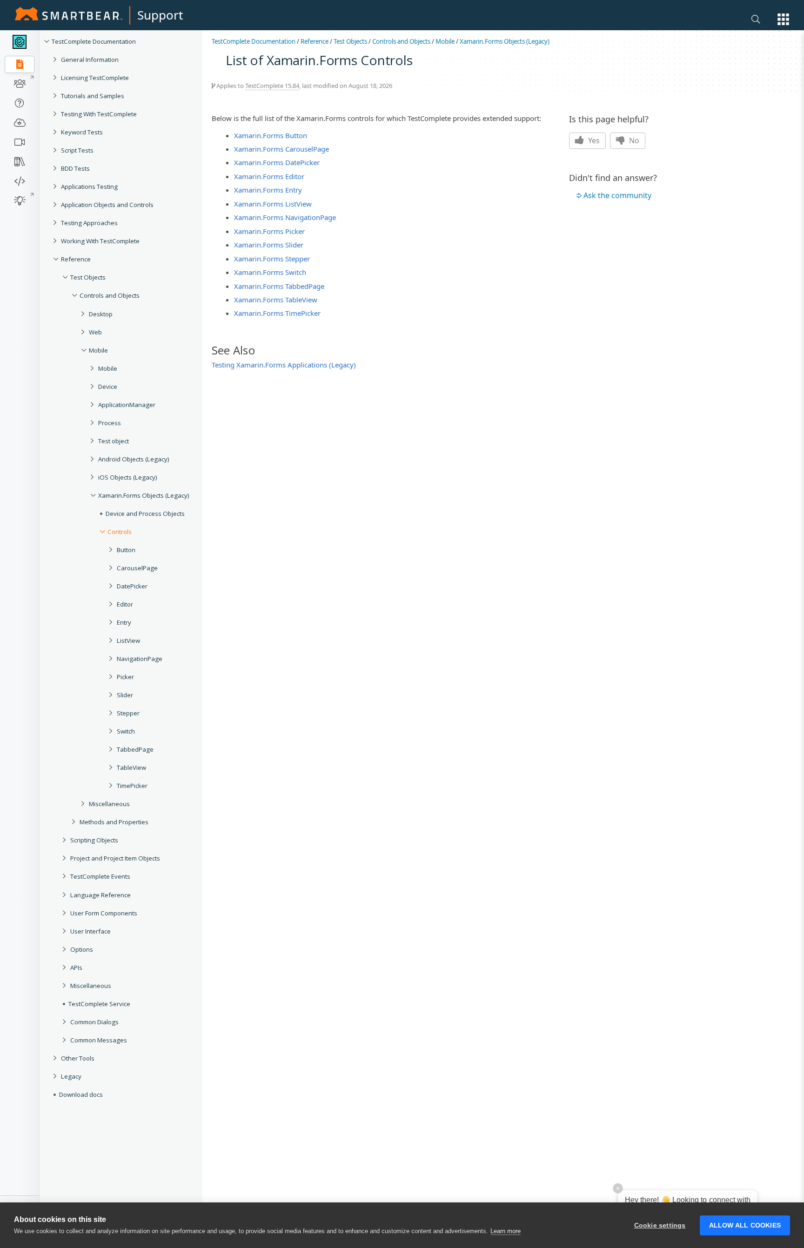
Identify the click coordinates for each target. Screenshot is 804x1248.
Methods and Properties (114, 822)
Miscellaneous (109, 804)
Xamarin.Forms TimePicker (277, 313)
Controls (119, 531)
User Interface (90, 931)
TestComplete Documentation (94, 41)
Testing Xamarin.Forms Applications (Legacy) (284, 364)
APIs (76, 967)
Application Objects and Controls (107, 204)
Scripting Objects (94, 840)
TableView (131, 767)
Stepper (128, 713)
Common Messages (98, 1040)
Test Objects (88, 277)
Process (109, 423)
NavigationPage (139, 658)
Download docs (81, 1094)
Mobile (98, 350)
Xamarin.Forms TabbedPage (279, 286)
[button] (783, 19)
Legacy (71, 1076)
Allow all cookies (745, 1225)
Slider (125, 695)
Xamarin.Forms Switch (270, 272)
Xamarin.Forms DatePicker (277, 162)
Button (126, 550)
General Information (90, 59)
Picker (125, 677)
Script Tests (77, 150)
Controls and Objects (110, 295)
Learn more (505, 1231)
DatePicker (132, 586)
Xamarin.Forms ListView (273, 203)
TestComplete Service (99, 1004)
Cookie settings (660, 1225)
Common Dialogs (94, 1022)
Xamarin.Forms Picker (269, 231)
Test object (113, 441)
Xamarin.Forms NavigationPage (285, 217)
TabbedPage (135, 749)
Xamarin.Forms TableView (275, 299)
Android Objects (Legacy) (133, 459)
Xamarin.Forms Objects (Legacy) (143, 495)
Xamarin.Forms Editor (269, 176)
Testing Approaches (89, 223)
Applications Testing (89, 186)
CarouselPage (137, 568)
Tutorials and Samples (92, 96)
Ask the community (617, 195)
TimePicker (132, 785)
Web (95, 332)
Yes (593, 140)
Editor (125, 604)
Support (160, 15)
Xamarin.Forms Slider (268, 244)
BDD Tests (75, 168)
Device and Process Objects (145, 513)
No (633, 140)
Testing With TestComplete (99, 114)
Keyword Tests (82, 132)
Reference (76, 259)
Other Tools (77, 1058)
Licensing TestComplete (95, 77)
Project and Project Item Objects (115, 858)
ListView (128, 640)
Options (81, 949)
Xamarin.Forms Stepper (272, 258)
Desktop (101, 314)
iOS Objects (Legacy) (127, 477)
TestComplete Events (100, 876)
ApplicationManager (126, 404)
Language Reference (100, 895)
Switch (126, 731)
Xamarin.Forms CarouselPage (281, 148)
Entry (124, 622)
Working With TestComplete (100, 241)
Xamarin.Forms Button (270, 135)
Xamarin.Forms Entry (268, 189)
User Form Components (103, 913)
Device (107, 386)
